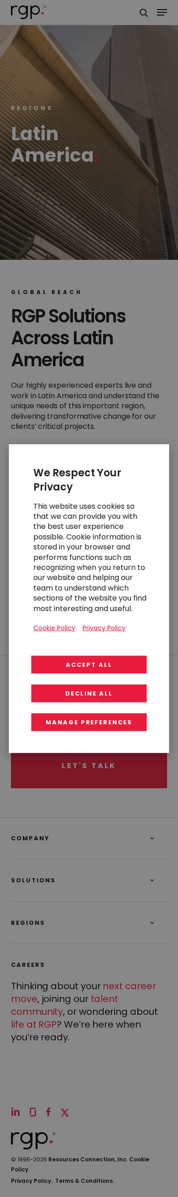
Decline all (88, 693)
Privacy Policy (31, 1181)
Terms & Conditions (84, 1181)
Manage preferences (89, 722)
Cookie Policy (54, 627)
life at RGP (34, 1024)
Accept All (89, 664)
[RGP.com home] (28, 12)
